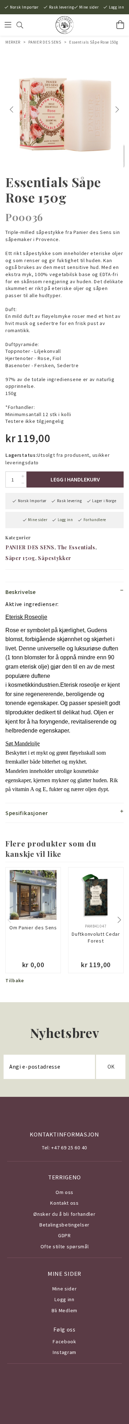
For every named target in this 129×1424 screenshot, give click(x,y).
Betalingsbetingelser (64, 1224)
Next (117, 109)
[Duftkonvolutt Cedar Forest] (96, 895)
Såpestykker (54, 558)
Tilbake (14, 980)
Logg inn (116, 7)
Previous (12, 109)
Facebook (64, 1341)
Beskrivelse (20, 591)
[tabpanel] (64, 109)
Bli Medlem (64, 1310)
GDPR (64, 1235)
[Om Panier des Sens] (33, 895)
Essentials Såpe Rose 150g (93, 42)
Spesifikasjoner (26, 812)
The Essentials (76, 547)
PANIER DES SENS (44, 42)
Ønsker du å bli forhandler (64, 1214)
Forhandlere (94, 519)
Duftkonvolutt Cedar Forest (96, 937)
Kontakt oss (64, 1203)
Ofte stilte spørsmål (64, 1246)
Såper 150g (20, 558)
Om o (62, 1192)
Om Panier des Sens (33, 927)
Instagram (64, 1352)
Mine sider (89, 7)
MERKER (12, 42)
